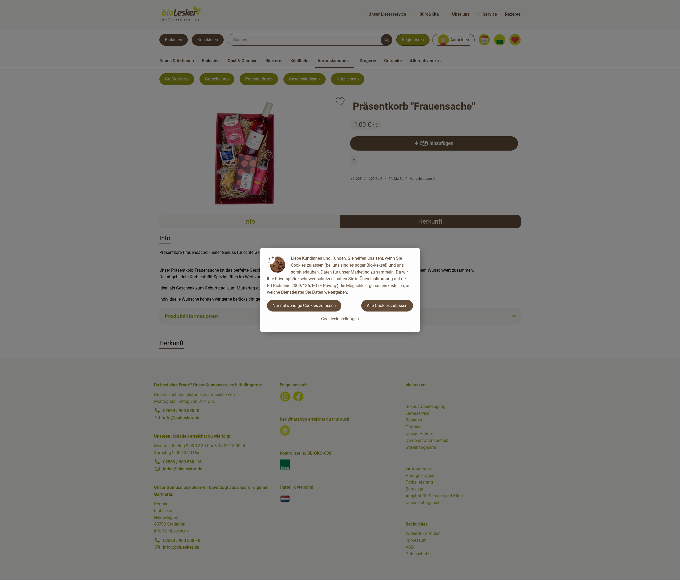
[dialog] (340, 290)
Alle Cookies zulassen (387, 305)
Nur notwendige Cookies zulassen (304, 305)
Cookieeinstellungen (340, 318)
